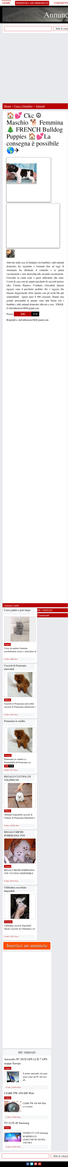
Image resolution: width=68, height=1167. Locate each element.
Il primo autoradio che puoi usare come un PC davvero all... (35, 1077)
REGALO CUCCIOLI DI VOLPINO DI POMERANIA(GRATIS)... (18, 780)
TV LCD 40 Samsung (16, 1123)
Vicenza (8, 755)
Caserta (7, 866)
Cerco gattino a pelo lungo (17, 610)
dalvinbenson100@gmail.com (33, 319)
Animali (40, 106)
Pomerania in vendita (14, 721)
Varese (7, 1128)
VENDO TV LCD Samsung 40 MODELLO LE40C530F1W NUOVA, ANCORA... (35, 1137)
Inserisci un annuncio (32, 3)
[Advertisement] (34, 68)
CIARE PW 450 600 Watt (19, 1093)
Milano (7, 700)
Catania (7, 1068)
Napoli (7, 644)
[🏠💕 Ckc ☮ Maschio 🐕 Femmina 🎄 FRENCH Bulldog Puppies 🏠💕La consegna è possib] (12, 255)
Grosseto (8, 922)
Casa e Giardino (23, 106)
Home (6, 3)
